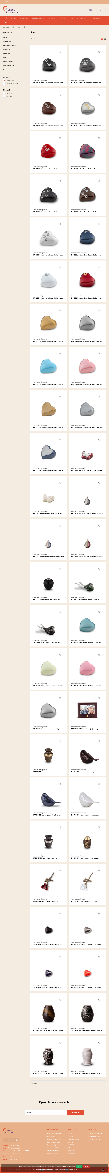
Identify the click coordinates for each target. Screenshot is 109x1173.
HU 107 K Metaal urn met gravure (44, 772)
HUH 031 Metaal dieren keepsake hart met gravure (47, 212)
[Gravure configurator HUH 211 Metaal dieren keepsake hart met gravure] (87, 236)
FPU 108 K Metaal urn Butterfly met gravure (47, 513)
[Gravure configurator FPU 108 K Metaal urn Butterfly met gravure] (48, 494)
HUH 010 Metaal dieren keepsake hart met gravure (47, 83)
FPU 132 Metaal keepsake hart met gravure (86, 427)
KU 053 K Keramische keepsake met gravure (86, 944)
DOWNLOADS (81, 18)
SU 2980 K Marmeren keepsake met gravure (47, 1030)
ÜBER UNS (63, 18)
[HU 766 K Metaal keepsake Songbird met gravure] (48, 796)
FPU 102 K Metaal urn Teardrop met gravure (87, 513)
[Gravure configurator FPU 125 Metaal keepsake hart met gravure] (48, 365)
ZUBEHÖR (52, 18)
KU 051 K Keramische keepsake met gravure (47, 944)
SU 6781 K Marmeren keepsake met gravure (47, 1073)
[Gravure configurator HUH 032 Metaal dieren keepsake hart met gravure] (87, 193)
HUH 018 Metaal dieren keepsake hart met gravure (47, 169)
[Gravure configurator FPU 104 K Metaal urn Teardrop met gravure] (87, 537)
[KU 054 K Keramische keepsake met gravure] (48, 968)
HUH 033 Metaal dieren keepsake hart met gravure (47, 255)
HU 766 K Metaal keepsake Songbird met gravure (46, 815)
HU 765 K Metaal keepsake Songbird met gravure (85, 772)
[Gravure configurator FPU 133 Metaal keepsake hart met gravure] (48, 451)
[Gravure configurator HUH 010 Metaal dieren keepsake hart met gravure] (48, 63)
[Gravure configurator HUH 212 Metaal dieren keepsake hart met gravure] (48, 279)
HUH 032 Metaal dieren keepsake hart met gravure (86, 212)
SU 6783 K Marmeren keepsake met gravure (86, 1073)
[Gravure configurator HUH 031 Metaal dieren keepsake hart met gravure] (48, 193)
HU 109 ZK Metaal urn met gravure (44, 858)
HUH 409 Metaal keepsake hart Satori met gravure (86, 686)
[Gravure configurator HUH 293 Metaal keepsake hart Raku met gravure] (87, 150)
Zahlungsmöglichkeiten (54, 1145)
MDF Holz (10, 96)
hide (13, 27)
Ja (79, 1166)
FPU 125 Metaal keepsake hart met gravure (47, 384)
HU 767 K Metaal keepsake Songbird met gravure (85, 815)
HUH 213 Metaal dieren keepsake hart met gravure (86, 298)
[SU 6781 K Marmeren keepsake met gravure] (48, 1054)
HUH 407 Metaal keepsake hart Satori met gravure (86, 643)
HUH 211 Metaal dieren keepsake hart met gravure (86, 255)
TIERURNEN (24, 18)
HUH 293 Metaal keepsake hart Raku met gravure (85, 169)
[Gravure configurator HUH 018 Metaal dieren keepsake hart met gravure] (48, 150)
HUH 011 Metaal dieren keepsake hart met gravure (86, 83)
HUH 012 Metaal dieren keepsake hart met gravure (47, 126)
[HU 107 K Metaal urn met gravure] (48, 753)
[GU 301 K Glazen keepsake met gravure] (87, 580)
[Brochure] (90, 10)
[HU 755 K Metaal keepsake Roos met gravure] (87, 882)
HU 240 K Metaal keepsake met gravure (85, 858)
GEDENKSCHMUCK (38, 18)
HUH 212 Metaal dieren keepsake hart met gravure (47, 298)
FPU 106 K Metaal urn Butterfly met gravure (86, 470)
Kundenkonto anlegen (95, 1133)
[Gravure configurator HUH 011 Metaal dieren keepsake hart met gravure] (87, 63)
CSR (72, 18)
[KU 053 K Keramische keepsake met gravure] (87, 925)
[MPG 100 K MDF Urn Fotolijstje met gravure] (87, 710)
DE (7, 2)
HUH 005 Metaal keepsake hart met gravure (48, 729)
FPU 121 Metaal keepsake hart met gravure (47, 341)
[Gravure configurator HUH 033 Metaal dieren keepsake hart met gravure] (48, 236)
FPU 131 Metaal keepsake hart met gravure (47, 427)
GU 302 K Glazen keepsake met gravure (46, 643)
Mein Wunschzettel (94, 1139)
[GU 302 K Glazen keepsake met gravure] (48, 623)
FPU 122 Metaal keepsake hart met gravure (86, 341)
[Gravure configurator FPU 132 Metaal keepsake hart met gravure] (87, 408)
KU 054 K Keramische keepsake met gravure (47, 987)
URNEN (13, 18)
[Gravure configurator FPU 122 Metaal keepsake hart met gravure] (87, 322)
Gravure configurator (13, 83)
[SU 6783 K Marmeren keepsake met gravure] (87, 1054)
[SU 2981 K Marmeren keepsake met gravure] (87, 1011)
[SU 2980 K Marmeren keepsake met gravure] (48, 1011)
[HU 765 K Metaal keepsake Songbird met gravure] (87, 753)
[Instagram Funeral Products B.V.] (9, 1140)
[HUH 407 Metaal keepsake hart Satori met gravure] (87, 623)
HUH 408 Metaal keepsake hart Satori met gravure (47, 686)
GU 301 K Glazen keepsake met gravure (85, 599)
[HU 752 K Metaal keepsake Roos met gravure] (48, 882)
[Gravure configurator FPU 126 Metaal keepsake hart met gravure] (87, 365)
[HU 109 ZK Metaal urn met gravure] (48, 839)
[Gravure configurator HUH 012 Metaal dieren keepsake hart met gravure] (48, 107)
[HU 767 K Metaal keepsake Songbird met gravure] (87, 796)
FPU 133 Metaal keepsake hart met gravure (47, 470)
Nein (86, 1166)
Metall (9, 93)
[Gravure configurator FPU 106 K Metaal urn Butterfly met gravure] (87, 451)
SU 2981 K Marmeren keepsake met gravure (86, 1030)
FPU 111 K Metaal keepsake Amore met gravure (46, 600)
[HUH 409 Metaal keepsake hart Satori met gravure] (87, 667)
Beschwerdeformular (53, 1151)
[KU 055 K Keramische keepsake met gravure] (87, 968)
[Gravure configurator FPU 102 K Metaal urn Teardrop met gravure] (87, 494)
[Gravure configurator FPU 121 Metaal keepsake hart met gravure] (48, 322)
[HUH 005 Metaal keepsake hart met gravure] (48, 710)
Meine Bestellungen (94, 1136)
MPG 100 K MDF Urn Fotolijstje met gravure (87, 729)
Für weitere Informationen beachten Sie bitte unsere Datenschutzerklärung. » (55, 1169)
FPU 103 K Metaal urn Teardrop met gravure (48, 556)
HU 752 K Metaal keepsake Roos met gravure (45, 901)
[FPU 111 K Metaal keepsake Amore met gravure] (48, 580)
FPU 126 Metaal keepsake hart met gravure (86, 384)
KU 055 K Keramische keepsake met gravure (86, 987)
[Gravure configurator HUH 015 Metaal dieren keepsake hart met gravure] (87, 107)
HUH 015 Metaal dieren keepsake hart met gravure (86, 126)
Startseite (6, 27)
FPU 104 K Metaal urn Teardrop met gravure (87, 556)
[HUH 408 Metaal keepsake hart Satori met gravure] (48, 667)
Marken (8, 23)
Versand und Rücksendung (55, 1148)
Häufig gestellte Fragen (54, 1133)
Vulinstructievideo (52, 1153)
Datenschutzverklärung (54, 1142)
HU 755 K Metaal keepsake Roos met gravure (84, 901)
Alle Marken (10, 80)
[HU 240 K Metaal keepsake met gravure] (87, 839)
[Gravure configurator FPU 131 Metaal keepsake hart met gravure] (48, 408)
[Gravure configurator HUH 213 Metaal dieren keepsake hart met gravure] (87, 279)
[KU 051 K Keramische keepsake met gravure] (48, 925)
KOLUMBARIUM (96, 18)
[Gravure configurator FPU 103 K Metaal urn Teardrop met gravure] (48, 537)
